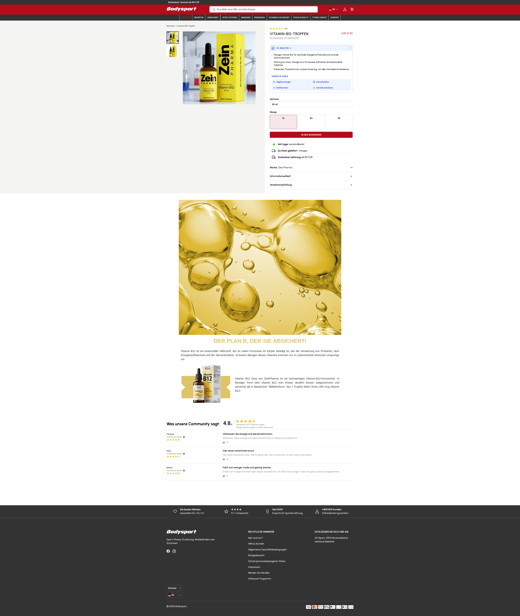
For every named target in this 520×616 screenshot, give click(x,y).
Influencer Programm (259, 578)
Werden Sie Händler (259, 572)
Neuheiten (198, 18)
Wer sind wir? (255, 537)
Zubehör (334, 18)
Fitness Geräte (319, 18)
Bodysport (181, 606)
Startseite (171, 26)
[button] (352, 9)
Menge (273, 112)
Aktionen (186, 18)
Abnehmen (245, 18)
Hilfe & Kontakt (256, 543)
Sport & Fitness (229, 18)
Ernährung (259, 18)
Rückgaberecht (256, 555)
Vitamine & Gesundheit (279, 18)
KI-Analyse (284, 48)
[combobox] (263, 9)
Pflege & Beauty (301, 18)
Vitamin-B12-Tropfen (186, 26)
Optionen (274, 99)
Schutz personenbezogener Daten (266, 561)
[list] (219, 67)
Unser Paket (212, 18)
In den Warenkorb (311, 134)
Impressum (254, 567)
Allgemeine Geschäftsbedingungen (267, 549)
